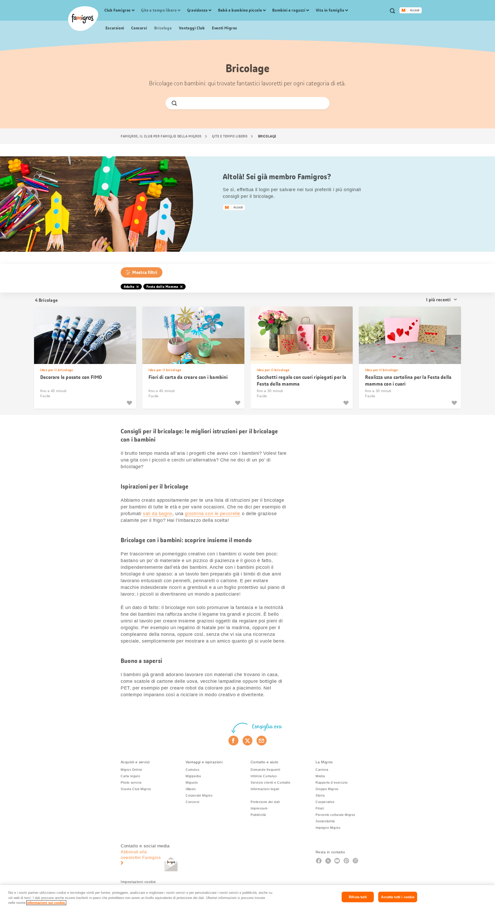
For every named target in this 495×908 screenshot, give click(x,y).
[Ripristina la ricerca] (321, 103)
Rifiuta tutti (358, 897)
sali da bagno (157, 513)
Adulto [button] (129, 286)
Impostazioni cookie (138, 882)
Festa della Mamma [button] (162, 286)
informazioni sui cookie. (46, 903)
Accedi (414, 10)
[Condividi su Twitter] (248, 740)
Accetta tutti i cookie (397, 897)
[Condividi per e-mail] (262, 740)
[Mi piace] (130, 403)
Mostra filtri (144, 272)
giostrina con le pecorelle (212, 513)
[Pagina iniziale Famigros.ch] (83, 18)
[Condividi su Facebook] (233, 740)
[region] (247, 896)
